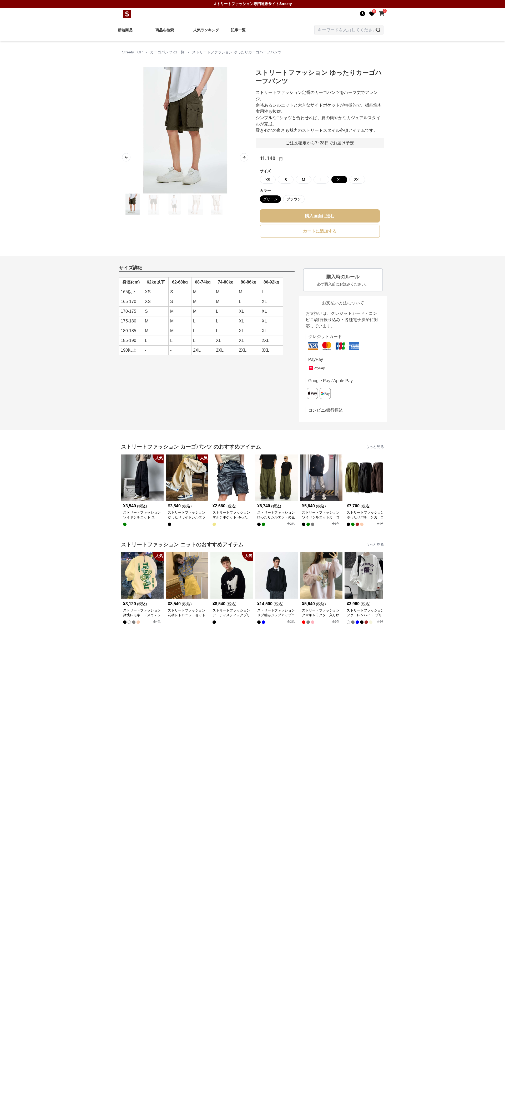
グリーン (270, 199)
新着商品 (125, 30)
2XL (357, 180)
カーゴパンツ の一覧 (167, 52)
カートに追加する (320, 231)
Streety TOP (132, 52)
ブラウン (293, 199)
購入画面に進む (320, 216)
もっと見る (375, 446)
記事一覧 (238, 30)
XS (267, 180)
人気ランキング (206, 30)
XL (339, 180)
